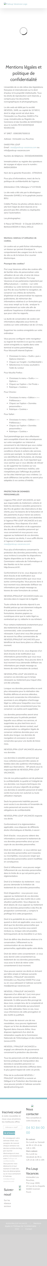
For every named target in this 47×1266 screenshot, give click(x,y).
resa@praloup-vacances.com (23, 147)
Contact (28, 1229)
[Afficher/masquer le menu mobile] (42, 4)
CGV (17, 1229)
